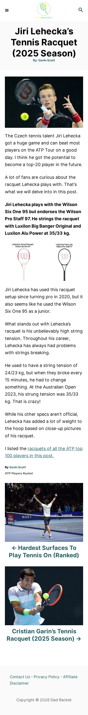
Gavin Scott (46, 60)
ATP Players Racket (19, 473)
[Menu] (7, 10)
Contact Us (20, 677)
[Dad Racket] (44, 10)
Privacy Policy (46, 677)
